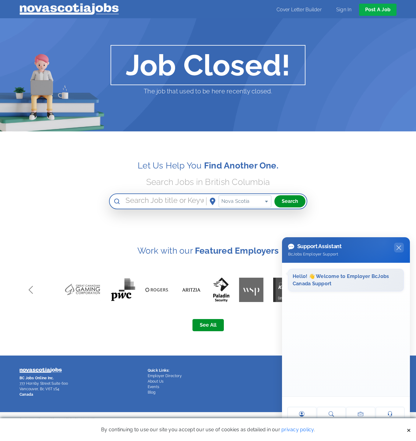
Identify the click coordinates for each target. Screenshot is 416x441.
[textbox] (245, 201)
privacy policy (297, 429)
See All (208, 325)
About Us (156, 381)
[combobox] (245, 201)
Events (153, 387)
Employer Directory (165, 376)
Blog (152, 392)
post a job (377, 9)
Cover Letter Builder (299, 9)
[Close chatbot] (399, 247)
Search (290, 201)
